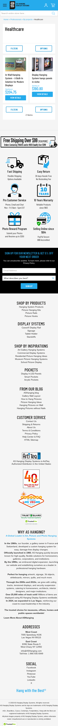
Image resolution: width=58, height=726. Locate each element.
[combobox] (29, 13)
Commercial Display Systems (31, 353)
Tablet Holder (31, 334)
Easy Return (43, 171)
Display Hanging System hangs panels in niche (42, 78)
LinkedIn (31, 680)
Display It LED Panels (31, 373)
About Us (31, 427)
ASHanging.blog (31, 393)
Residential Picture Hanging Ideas (31, 356)
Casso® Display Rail (31, 327)
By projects (28, 19)
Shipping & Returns (31, 424)
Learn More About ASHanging (19, 618)
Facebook (31, 667)
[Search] (53, 13)
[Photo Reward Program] (14, 218)
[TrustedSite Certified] (31, 522)
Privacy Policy (28, 263)
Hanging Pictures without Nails (31, 408)
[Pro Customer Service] (14, 189)
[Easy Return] (43, 161)
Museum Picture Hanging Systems (31, 359)
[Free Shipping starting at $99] (29, 142)
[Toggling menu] (5, 5)
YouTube (31, 677)
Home (6, 19)
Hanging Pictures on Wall (31, 405)
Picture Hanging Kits (31, 310)
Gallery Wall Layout (31, 396)
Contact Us (31, 421)
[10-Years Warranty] (43, 189)
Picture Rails (31, 313)
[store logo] (19, 5)
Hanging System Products (31, 307)
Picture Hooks (31, 316)
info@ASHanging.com (31, 651)
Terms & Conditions (31, 430)
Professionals (16, 19)
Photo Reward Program (14, 229)
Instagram (31, 670)
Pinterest (31, 674)
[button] (46, 5)
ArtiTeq (46, 461)
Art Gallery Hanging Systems (31, 350)
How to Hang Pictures (31, 399)
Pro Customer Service (14, 200)
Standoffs (31, 337)
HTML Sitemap (31, 440)
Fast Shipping (14, 171)
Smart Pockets (31, 377)
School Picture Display (31, 362)
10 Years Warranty (43, 200)
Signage (31, 331)
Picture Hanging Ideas (31, 402)
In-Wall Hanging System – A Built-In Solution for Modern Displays (14, 80)
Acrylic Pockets (31, 380)
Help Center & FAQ (31, 437)
